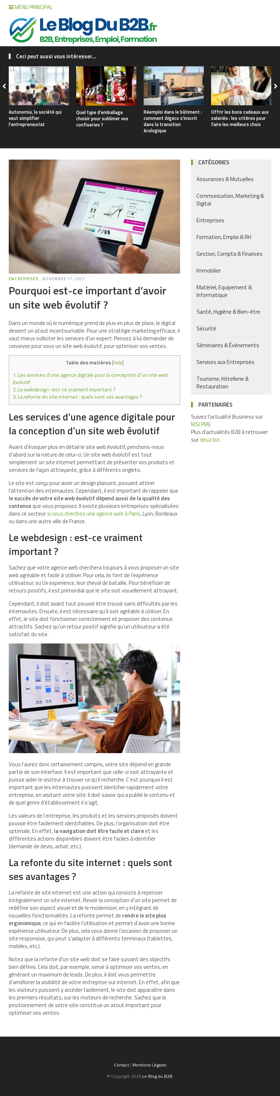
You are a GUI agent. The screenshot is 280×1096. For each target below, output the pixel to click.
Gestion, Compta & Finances (229, 254)
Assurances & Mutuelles (225, 179)
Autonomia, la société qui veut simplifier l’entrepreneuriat (35, 118)
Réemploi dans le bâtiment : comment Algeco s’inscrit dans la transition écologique (173, 121)
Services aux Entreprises (225, 362)
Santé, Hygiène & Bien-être (228, 312)
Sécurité (206, 328)
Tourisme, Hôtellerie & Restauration (223, 383)
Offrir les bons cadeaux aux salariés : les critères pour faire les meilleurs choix (240, 118)
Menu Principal (33, 7)
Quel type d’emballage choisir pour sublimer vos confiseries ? (102, 118)
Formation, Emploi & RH (224, 237)
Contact (121, 1064)
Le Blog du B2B (157, 1076)
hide (117, 362)
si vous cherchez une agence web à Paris (93, 513)
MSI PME (201, 424)
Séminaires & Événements (228, 345)
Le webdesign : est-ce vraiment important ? (64, 389)
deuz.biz (209, 439)
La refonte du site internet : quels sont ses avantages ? (77, 397)
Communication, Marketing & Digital (230, 200)
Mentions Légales (149, 1064)
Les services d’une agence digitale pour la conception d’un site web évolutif (90, 378)
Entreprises (24, 279)
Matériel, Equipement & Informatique (224, 291)
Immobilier (209, 270)
